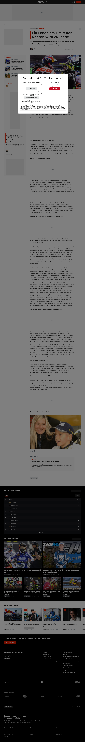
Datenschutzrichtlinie (41, 112)
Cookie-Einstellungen (57, 112)
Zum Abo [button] (55, 88)
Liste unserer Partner (55, 108)
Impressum (26, 112)
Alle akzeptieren (31, 88)
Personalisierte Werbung (32, 97)
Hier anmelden (54, 92)
